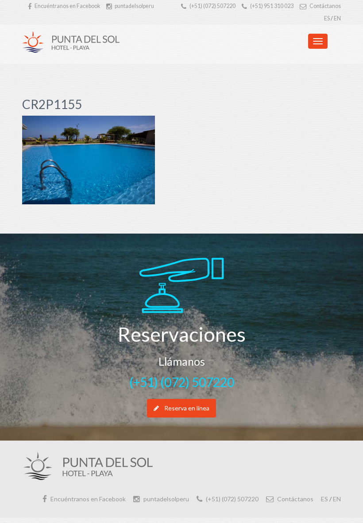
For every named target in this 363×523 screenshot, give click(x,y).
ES (327, 18)
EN (337, 18)
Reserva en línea (186, 408)
